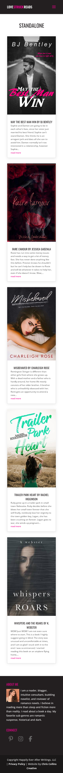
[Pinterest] (11, 739)
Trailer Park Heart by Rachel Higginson (31, 497)
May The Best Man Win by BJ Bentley (31, 122)
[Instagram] (20, 739)
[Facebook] (30, 739)
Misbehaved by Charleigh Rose (32, 368)
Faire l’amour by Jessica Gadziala (31, 249)
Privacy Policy (17, 764)
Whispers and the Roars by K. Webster (31, 625)
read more (16, 152)
